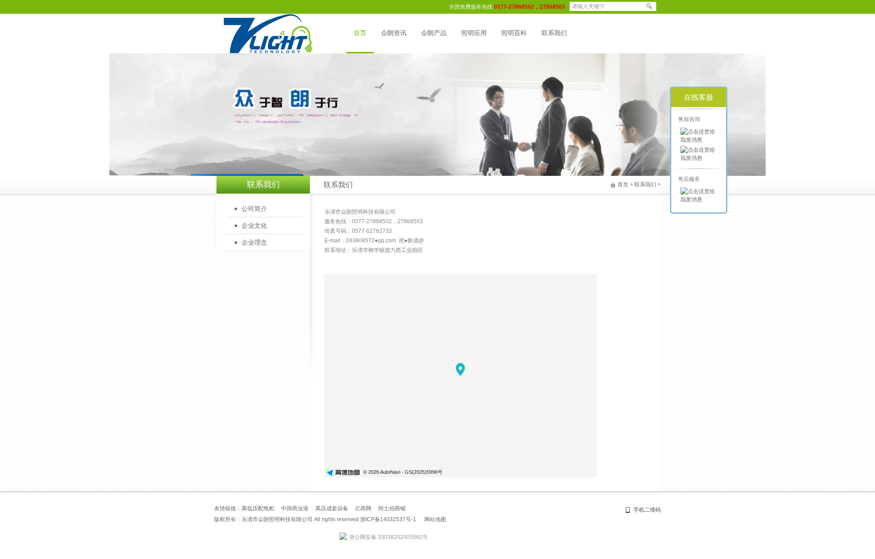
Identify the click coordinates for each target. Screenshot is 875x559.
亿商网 (363, 508)
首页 (360, 33)
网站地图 (435, 519)
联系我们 (554, 33)
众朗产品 (434, 33)
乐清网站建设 (506, 519)
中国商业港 (295, 508)
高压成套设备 (331, 508)
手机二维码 (647, 510)
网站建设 (479, 519)
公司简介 (254, 208)
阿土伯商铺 (392, 508)
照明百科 (514, 33)
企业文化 (254, 225)
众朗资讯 (394, 33)
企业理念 (254, 242)
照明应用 (474, 33)
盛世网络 (457, 519)
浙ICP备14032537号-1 (388, 519)
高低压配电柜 (258, 508)
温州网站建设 (539, 519)
